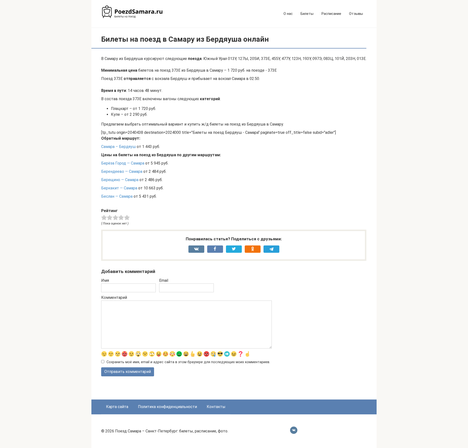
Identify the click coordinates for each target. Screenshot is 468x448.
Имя (105, 280)
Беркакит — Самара (119, 188)
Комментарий (114, 297)
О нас (288, 13)
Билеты (307, 13)
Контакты (216, 406)
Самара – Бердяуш (118, 146)
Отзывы (356, 13)
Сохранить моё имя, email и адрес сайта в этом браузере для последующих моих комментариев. (188, 362)
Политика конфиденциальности (167, 406)
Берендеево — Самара (121, 171)
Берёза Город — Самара (122, 163)
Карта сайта (117, 406)
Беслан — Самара (117, 196)
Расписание (331, 13)
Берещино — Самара (119, 179)
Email (163, 280)
